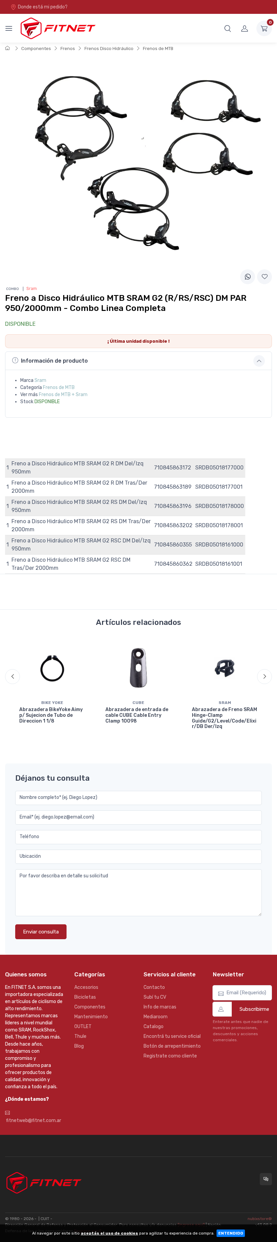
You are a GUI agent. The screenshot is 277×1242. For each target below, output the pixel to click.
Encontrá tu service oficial (172, 1036)
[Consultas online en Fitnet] (266, 1179)
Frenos (67, 48)
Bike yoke (52, 702)
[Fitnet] (57, 28)
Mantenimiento (91, 1017)
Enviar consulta (41, 932)
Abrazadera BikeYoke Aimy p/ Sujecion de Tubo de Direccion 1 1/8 (51, 715)
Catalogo (153, 1026)
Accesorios (86, 987)
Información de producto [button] (54, 361)
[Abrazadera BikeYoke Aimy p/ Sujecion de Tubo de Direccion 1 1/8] (52, 668)
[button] (227, 28)
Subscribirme (254, 1009)
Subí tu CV (155, 997)
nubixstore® (260, 1218)
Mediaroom (156, 1017)
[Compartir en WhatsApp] (247, 276)
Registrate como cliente (170, 1056)
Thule (80, 1036)
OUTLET (83, 1026)
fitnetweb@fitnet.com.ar (33, 1120)
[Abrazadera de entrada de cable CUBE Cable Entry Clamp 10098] (138, 668)
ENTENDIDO (230, 1233)
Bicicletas (85, 997)
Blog (79, 1046)
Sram (40, 380)
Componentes (36, 48)
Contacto (154, 987)
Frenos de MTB (158, 48)
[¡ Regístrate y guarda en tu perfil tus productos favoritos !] (264, 276)
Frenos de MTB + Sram (63, 394)
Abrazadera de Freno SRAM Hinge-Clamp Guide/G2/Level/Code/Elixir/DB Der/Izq (224, 718)
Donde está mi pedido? (43, 7)
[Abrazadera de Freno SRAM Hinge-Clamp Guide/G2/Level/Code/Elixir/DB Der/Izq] (225, 668)
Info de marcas (160, 1007)
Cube (138, 702)
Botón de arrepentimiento (172, 1046)
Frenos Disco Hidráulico (108, 48)
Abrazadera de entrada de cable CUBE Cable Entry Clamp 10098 (136, 715)
